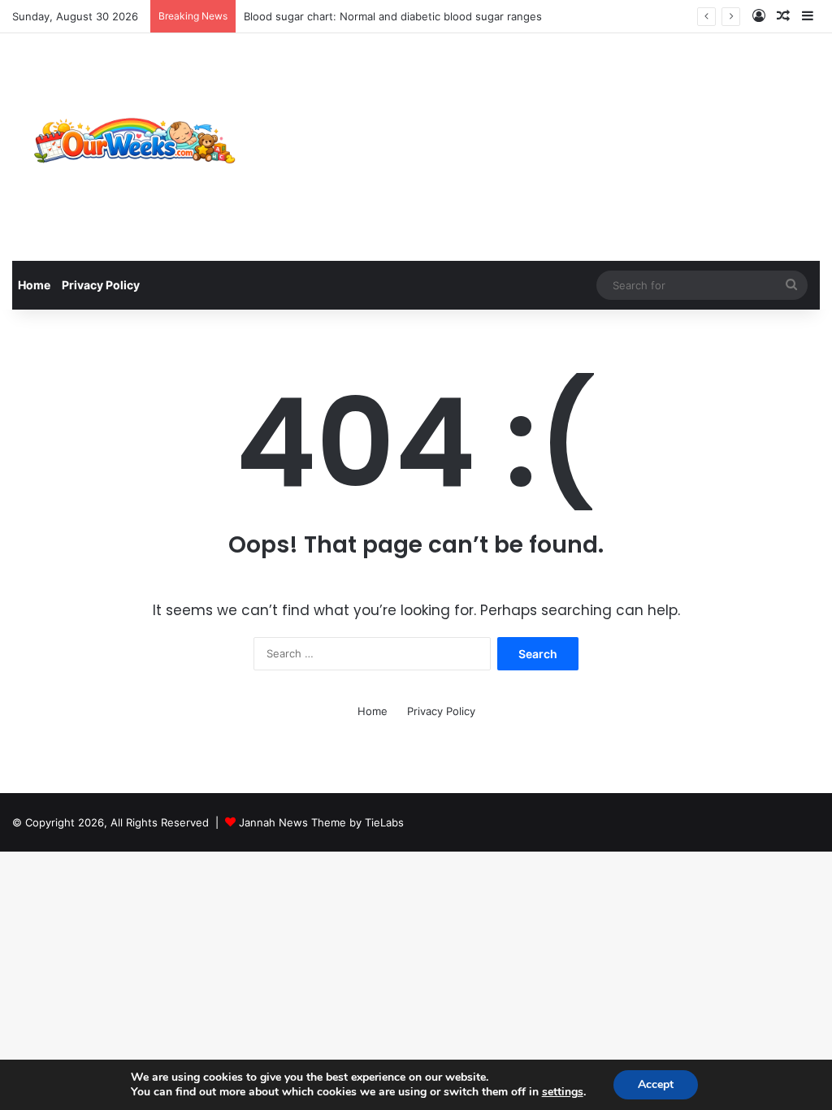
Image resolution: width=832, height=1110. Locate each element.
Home (34, 285)
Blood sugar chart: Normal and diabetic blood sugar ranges (393, 16)
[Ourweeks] (134, 147)
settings (562, 1092)
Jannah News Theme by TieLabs (321, 822)
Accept (656, 1084)
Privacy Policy (101, 285)
